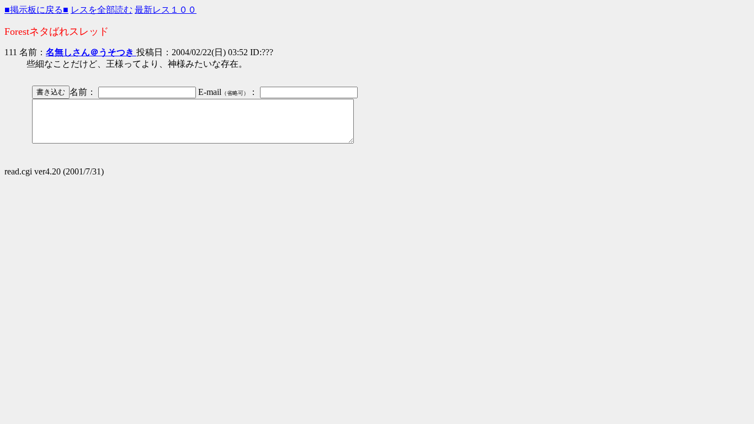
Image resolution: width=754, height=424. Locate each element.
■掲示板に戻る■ (36, 9)
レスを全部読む (101, 9)
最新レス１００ (166, 9)
